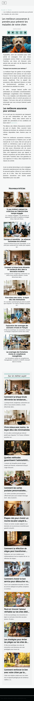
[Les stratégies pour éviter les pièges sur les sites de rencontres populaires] (17, 630)
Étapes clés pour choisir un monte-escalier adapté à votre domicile (16, 521)
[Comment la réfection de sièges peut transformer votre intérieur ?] (17, 539)
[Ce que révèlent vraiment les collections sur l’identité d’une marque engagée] (17, 199)
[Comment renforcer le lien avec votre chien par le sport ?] (17, 660)
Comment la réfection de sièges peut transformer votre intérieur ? (15, 551)
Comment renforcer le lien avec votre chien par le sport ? (16, 672)
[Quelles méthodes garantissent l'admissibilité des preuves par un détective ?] (17, 448)
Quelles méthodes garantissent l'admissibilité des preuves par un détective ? (16, 461)
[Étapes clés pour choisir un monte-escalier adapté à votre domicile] (17, 508)
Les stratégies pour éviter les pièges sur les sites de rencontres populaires (15, 642)
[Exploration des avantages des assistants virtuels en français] (17, 315)
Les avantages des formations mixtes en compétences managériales (17, 354)
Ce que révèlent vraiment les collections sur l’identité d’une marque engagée (17, 211)
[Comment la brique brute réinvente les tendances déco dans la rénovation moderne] (17, 257)
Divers (10, 10)
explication (14, 123)
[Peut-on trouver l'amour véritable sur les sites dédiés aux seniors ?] (17, 599)
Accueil (3, 10)
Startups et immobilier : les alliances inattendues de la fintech (17, 240)
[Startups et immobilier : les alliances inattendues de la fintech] (17, 229)
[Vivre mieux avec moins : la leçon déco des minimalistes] (17, 287)
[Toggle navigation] (4, 2)
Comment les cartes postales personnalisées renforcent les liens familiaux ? (15, 491)
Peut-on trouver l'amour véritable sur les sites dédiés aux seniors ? (17, 612)
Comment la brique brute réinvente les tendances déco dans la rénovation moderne (17, 269)
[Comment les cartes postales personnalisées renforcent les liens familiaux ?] (17, 478)
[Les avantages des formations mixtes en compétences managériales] (17, 342)
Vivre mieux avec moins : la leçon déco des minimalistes (17, 298)
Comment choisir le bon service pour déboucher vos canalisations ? (16, 581)
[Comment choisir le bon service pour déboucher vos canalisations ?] (17, 569)
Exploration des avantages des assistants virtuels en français (17, 326)
